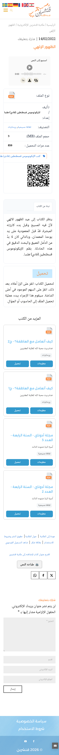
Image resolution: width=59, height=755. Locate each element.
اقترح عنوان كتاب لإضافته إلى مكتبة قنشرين (29, 554)
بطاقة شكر (36, 543)
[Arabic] (31, 5)
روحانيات (12, 127)
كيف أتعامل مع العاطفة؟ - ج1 (30, 388)
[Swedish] (5, 5)
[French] (21, 5)
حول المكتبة (31, 536)
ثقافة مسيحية (24, 127)
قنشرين (23, 750)
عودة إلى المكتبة (47, 536)
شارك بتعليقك (26, 39)
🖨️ (29, 564)
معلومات (41, 364)
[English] (26, 5)
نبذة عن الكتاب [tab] (43, 206)
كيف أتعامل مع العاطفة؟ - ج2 (30, 341)
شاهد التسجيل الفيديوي (17, 543)
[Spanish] (10, 5)
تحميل (42, 274)
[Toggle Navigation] (5, 10)
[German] (15, 5)
